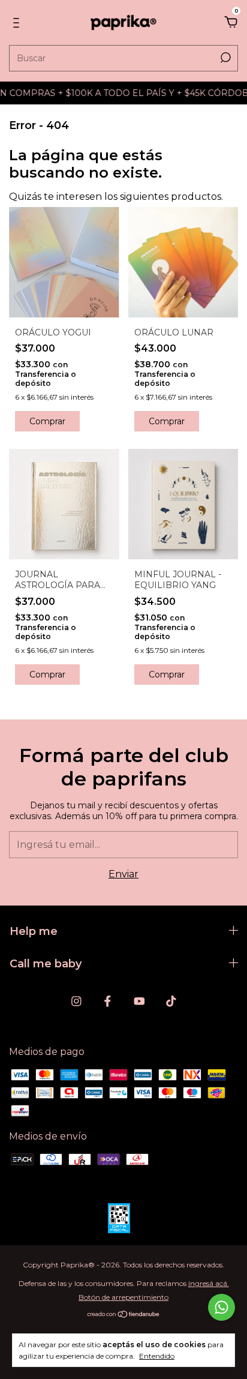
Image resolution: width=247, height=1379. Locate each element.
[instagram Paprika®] (76, 1001)
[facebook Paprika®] (107, 1001)
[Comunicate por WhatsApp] (221, 1307)
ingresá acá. (208, 1283)
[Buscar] (224, 57)
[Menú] (18, 23)
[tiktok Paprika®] (171, 1001)
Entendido (156, 1355)
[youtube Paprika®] (139, 1001)
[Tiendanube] (123, 1315)
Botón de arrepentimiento (123, 1297)
